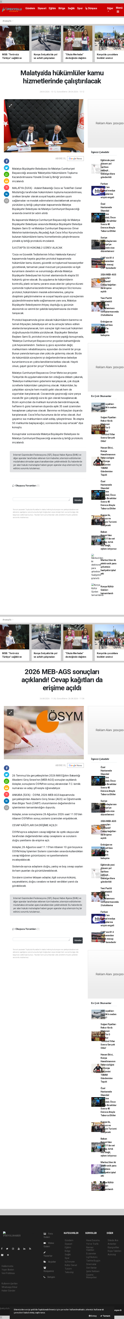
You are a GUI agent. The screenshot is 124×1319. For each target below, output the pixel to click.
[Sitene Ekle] (9, 1255)
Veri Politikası (8, 1273)
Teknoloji (69, 1272)
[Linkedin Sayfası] (25, 1248)
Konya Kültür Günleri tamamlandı (107, 590)
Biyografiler (113, 1247)
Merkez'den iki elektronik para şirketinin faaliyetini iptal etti (108, 567)
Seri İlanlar (91, 1267)
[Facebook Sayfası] (3, 1248)
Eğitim (52, 8)
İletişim (51, 1277)
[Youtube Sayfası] (20, 1248)
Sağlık (71, 8)
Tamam (106, 1316)
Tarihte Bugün (93, 1260)
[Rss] (31, 1248)
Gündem (30, 8)
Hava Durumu (93, 1240)
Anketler (112, 1244)
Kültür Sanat (71, 1265)
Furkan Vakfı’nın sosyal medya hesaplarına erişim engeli (108, 191)
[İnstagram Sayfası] (14, 1248)
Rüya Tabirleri (114, 1251)
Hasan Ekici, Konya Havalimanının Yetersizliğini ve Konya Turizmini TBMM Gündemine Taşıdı (108, 461)
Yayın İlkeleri (8, 1269)
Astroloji (112, 1254)
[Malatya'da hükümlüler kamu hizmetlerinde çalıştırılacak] (44, 125)
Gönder (78, 500)
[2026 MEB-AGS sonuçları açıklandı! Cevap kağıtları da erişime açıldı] (44, 732)
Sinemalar (91, 1264)
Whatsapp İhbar (9, 1287)
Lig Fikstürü (91, 1257)
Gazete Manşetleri (91, 1276)
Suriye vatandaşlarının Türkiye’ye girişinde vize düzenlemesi (109, 244)
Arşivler (52, 1261)
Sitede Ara (113, 1240)
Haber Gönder (8, 1290)
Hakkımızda (7, 1266)
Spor (80, 8)
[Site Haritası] (3, 1255)
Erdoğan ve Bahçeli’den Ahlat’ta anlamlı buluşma (107, 328)
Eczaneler (91, 1253)
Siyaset (42, 8)
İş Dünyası (91, 8)
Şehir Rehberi (92, 1271)
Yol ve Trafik (92, 1244)
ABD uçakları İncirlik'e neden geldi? (108, 407)
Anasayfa (7, 21)
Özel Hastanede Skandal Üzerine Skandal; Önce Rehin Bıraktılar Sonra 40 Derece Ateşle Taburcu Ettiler (109, 217)
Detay (94, 1316)
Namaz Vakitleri (90, 1248)
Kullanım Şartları (10, 1283)
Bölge (61, 8)
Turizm (68, 1268)
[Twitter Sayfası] (8, 1248)
